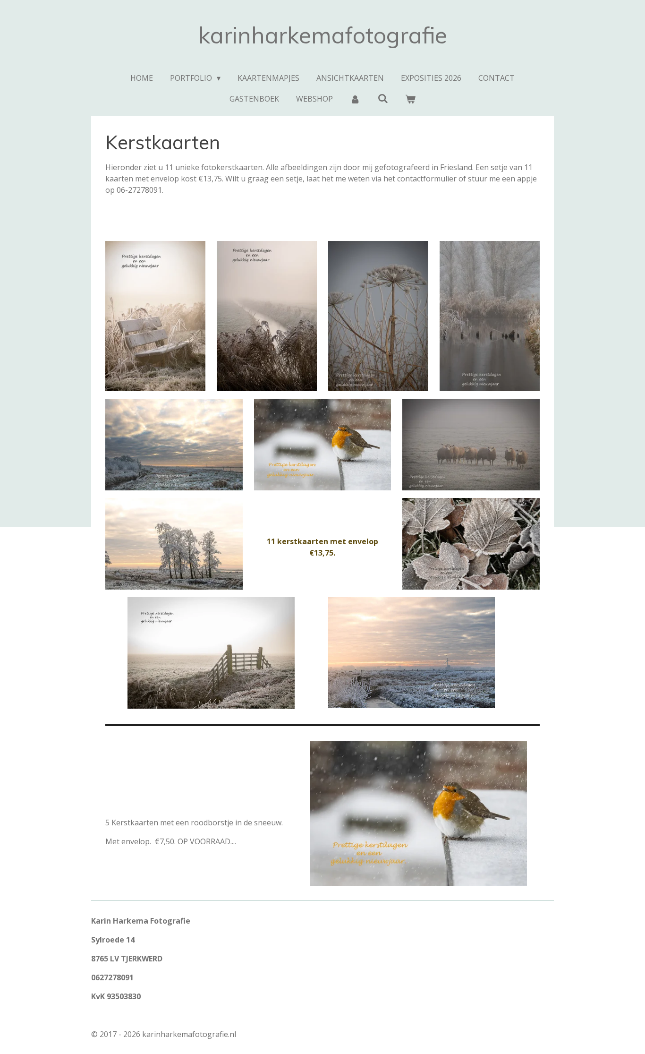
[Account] (355, 99)
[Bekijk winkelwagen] (410, 99)
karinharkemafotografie (322, 35)
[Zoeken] (382, 98)
